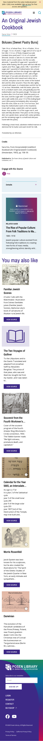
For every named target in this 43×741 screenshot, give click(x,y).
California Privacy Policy (23, 732)
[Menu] (34, 12)
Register (10, 699)
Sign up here (26, 4)
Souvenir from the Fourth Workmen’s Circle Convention (13, 421)
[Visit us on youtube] (14, 716)
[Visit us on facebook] (8, 716)
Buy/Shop (10, 708)
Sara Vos (6, 34)
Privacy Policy (10, 732)
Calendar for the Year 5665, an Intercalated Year (15, 485)
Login (8, 695)
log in (23, 211)
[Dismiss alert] (40, 2)
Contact (10, 703)
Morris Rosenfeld (13, 552)
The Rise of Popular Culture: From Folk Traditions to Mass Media (21, 231)
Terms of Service (11, 735)
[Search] (39, 12)
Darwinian (9, 616)
